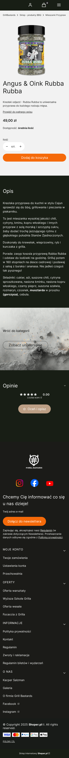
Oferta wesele (12, 606)
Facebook (10, 703)
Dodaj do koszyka (34, 157)
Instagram (10, 711)
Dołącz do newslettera (24, 521)
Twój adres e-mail (13, 511)
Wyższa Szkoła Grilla (17, 598)
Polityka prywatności (17, 631)
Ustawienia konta (14, 565)
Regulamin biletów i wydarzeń (23, 663)
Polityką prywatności (50, 537)
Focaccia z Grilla (14, 614)
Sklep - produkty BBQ (30, 15)
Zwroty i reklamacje (16, 655)
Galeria (7, 688)
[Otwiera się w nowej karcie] (19, 483)
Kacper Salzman (13, 680)
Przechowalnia (12, 573)
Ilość (5, 139)
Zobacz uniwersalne (25, 345)
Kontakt (8, 639)
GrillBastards (9, 15)
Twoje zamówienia (15, 558)
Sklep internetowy (33, 753)
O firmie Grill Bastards (17, 696)
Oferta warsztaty (14, 590)
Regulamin (46, 530)
